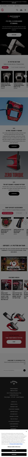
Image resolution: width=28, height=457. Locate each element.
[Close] (26, 431)
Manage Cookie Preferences (14, 446)
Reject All (14, 450)
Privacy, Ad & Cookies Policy (16, 444)
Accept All (14, 454)
